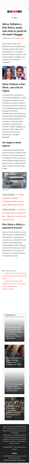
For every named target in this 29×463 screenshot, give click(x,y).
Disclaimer (7, 460)
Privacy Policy (21, 460)
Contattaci (14, 449)
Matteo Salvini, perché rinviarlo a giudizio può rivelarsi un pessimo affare (14, 275)
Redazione (13, 460)
